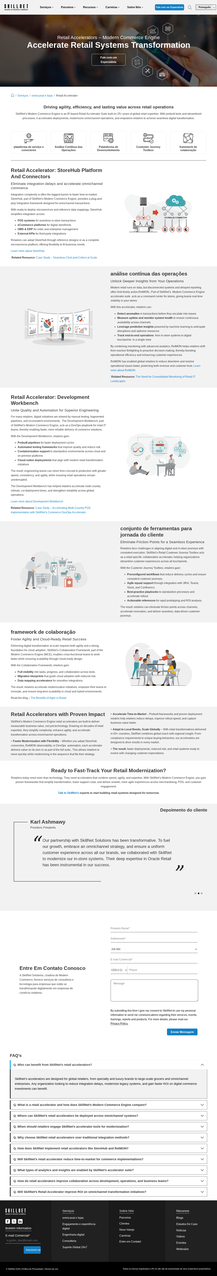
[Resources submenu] (97, 7)
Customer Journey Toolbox (148, 148)
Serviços (23, 95)
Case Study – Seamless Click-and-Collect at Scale (66, 257)
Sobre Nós (126, 1211)
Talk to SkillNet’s (68, 792)
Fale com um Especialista (169, 7)
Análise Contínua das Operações (68, 148)
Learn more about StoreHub (27, 250)
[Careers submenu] (119, 7)
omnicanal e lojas (42, 95)
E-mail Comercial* (17, 1235)
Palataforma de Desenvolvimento (108, 148)
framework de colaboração (188, 148)
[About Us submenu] (142, 7)
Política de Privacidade (32, 1269)
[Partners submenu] (75, 7)
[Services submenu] (53, 7)
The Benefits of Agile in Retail (48, 697)
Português (205, 7)
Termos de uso (51, 1269)
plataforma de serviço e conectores (29, 148)
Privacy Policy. (119, 1023)
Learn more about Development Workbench (37, 501)
